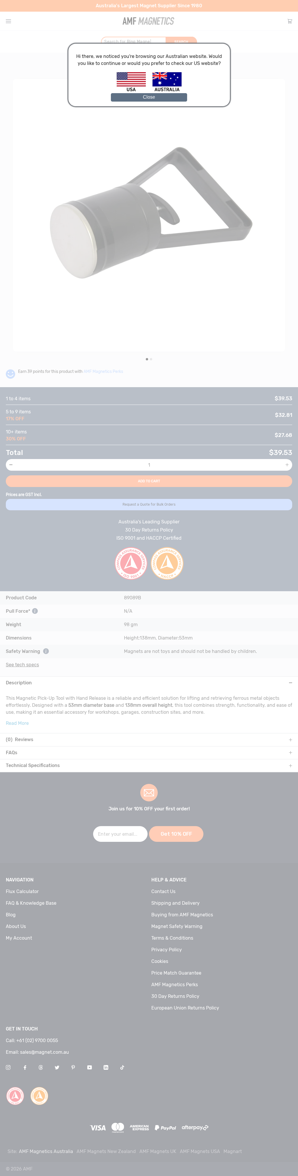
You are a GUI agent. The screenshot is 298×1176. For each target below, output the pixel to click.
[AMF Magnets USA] (134, 90)
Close (149, 97)
